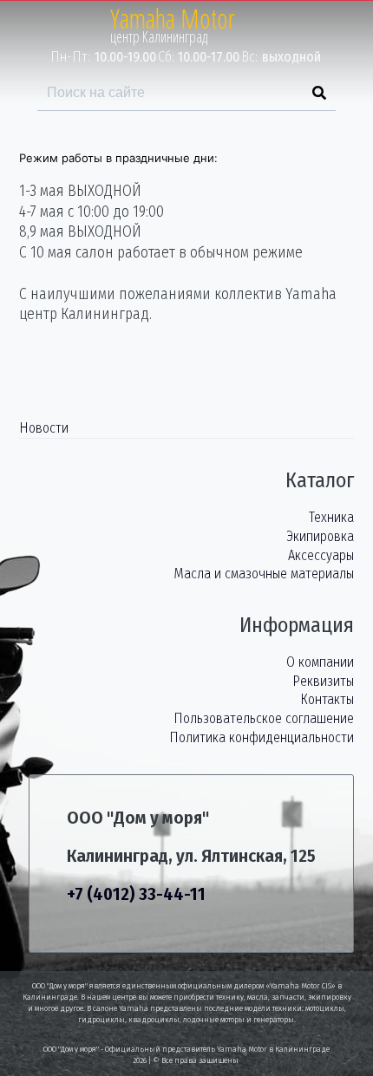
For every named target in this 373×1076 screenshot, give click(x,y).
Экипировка (320, 536)
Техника (331, 517)
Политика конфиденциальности (261, 737)
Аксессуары (321, 555)
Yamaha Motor (172, 18)
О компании (320, 662)
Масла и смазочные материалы (263, 573)
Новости (44, 428)
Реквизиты (323, 681)
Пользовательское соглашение (263, 718)
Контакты (327, 699)
